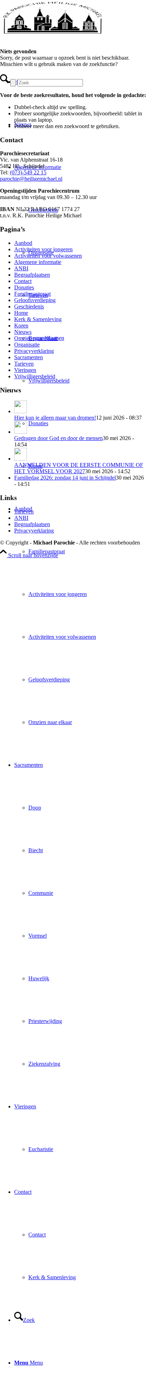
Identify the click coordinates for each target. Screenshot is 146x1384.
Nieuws (23, 332)
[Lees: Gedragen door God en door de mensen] (20, 432)
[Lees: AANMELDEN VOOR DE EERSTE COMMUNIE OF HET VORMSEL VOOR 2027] (20, 459)
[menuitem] (80, 615)
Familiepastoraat (32, 294)
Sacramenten (28, 357)
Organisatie (27, 345)
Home (21, 313)
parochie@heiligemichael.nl (31, 179)
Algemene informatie (37, 262)
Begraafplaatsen (32, 275)
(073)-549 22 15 (28, 172)
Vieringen (25, 370)
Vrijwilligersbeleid (34, 376)
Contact (23, 281)
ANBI (21, 268)
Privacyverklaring (34, 351)
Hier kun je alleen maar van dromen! (55, 418)
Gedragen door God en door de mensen (58, 438)
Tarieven (24, 364)
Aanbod (23, 243)
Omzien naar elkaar (36, 338)
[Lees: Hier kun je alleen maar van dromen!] (20, 411)
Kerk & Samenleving (38, 319)
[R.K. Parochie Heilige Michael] (53, 33)
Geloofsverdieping (35, 300)
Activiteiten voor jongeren (43, 249)
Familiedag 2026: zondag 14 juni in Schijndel (65, 478)
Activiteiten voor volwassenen (48, 256)
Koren (21, 326)
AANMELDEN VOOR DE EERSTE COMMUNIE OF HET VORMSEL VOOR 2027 (78, 468)
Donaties (24, 287)
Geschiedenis (29, 306)
